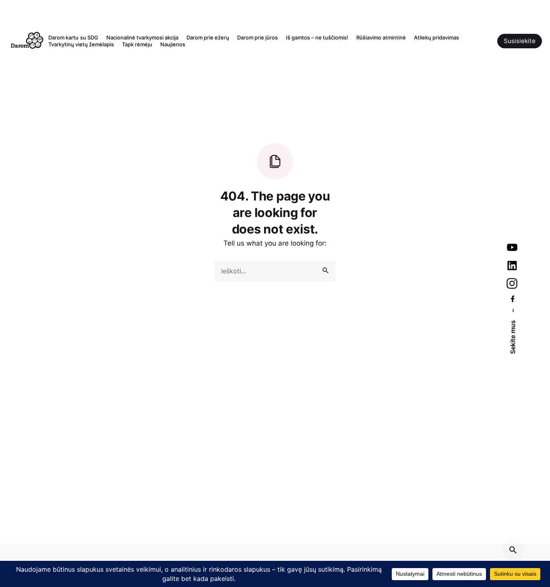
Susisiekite (520, 41)
